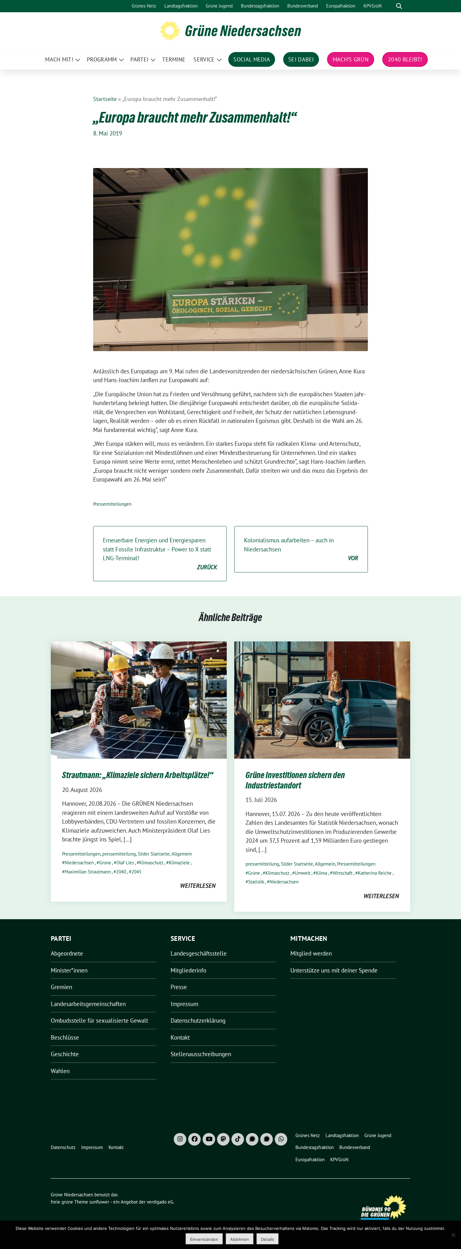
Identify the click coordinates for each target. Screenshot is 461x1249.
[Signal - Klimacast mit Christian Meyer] (252, 1139)
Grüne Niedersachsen (243, 30)
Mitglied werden (311, 953)
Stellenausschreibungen (201, 1054)
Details (267, 1239)
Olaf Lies (125, 863)
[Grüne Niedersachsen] (170, 30)
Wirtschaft (342, 873)
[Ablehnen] (453, 1235)
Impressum (184, 1004)
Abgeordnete (67, 953)
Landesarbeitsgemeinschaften (88, 1004)
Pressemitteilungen (112, 504)
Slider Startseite (154, 854)
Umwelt (302, 873)
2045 (136, 872)
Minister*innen (69, 970)
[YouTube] (209, 1139)
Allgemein (182, 854)
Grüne (105, 863)
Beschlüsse (65, 1037)
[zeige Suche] (399, 6)
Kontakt (180, 1037)
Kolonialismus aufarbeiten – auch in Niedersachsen (301, 549)
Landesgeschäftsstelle (199, 953)
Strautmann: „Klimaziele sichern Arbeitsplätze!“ (137, 775)
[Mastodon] (223, 1139)
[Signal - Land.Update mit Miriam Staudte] (266, 1139)
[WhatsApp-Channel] (281, 1139)
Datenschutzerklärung (198, 1020)
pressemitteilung (119, 854)
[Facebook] (194, 1139)
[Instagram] (180, 1139)
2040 (121, 872)
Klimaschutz (151, 863)
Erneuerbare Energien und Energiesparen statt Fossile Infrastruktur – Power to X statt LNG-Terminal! (160, 553)
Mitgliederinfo (188, 970)
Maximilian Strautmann (88, 872)
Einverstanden (204, 1239)
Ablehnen (239, 1239)
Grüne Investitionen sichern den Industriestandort (295, 780)
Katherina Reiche (375, 873)
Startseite (105, 99)
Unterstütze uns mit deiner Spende (334, 970)
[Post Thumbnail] (139, 699)
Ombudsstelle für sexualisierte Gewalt (99, 1020)
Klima (321, 873)
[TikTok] (237, 1139)
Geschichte (65, 1054)
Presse (179, 987)
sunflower (99, 1202)
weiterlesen (197, 885)
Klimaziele (179, 863)
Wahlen (60, 1071)
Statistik (256, 882)
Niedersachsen (79, 863)
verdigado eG (160, 1202)
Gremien (61, 987)
